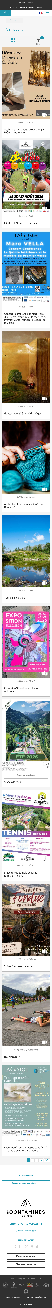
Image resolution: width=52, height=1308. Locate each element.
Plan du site (36, 1278)
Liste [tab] (13, 44)
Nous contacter (27, 1264)
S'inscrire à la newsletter (26, 1231)
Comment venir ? (27, 1256)
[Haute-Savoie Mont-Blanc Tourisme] (6, 1285)
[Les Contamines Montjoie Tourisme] (26, 1208)
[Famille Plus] (46, 1285)
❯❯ (46, 1160)
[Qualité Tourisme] (38, 1285)
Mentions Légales (18, 1278)
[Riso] (22, 1285)
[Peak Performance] (14, 1285)
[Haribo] (30, 1285)
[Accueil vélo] (26, 1291)
